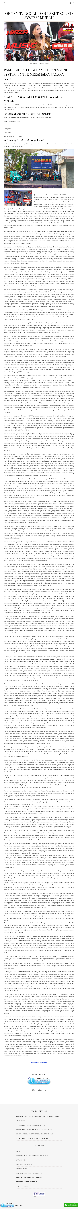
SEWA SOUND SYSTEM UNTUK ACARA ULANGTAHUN (34, 1129)
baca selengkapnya (39, 1063)
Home (18, 1151)
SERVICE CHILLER (22, 1186)
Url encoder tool (39, 1197)
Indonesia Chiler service (24, 1164)
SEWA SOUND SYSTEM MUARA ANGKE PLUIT (31, 1125)
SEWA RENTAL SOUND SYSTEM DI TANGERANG (32, 1155)
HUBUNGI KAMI (21, 1169)
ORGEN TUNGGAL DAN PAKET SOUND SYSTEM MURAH (39, 15)
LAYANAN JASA (21, 1160)
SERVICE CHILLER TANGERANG (26, 1182)
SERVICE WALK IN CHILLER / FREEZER (29, 1177)
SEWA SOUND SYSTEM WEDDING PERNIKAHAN (32, 1138)
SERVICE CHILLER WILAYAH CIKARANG (29, 1173)
